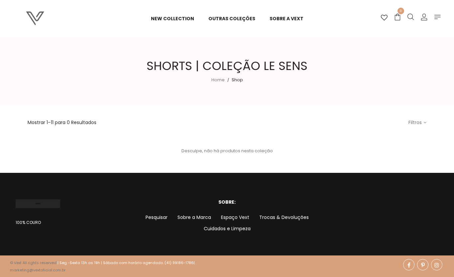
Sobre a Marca (194, 217)
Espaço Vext (235, 217)
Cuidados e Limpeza (227, 228)
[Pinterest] (422, 264)
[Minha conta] (424, 17)
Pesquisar (157, 217)
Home (218, 80)
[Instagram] (436, 264)
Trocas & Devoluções (284, 217)
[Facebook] (408, 264)
